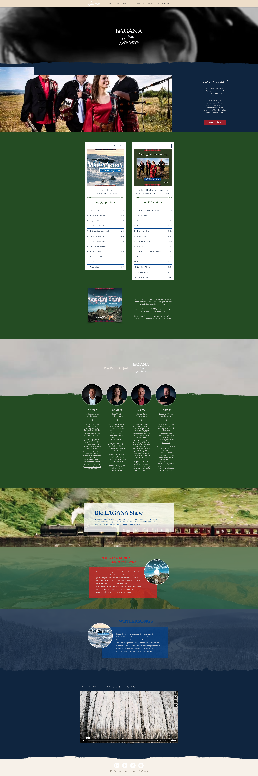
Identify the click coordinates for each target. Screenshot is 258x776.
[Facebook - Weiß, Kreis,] (124, 765)
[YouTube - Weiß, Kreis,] (141, 765)
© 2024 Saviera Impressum (120, 771)
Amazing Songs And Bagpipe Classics (151, 316)
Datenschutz (145, 771)
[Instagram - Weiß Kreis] (116, 765)
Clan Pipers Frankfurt (165, 463)
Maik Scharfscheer (130, 687)
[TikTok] (133, 765)
